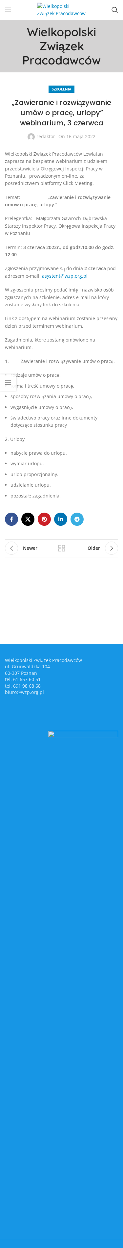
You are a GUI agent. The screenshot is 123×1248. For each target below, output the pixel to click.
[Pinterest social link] (44, 519)
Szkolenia (61, 89)
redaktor (45, 136)
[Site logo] (61, 9)
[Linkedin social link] (60, 519)
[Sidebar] (8, 382)
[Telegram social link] (77, 519)
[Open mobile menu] (8, 9)
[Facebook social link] (11, 519)
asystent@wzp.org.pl (65, 276)
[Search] (114, 9)
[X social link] (27, 519)
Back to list (62, 548)
